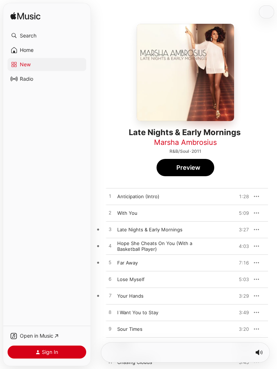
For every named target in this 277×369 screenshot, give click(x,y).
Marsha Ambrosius (185, 142)
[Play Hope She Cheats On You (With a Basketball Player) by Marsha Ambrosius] (110, 246)
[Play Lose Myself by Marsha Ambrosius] (110, 279)
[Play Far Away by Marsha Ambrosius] (110, 262)
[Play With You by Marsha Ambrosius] (110, 213)
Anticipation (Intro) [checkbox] (138, 196)
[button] (47, 36)
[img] (25, 16)
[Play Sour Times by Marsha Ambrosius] (110, 329)
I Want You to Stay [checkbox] (137, 312)
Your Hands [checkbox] (130, 296)
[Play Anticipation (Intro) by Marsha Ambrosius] (110, 196)
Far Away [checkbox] (127, 263)
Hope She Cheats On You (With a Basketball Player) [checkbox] (154, 246)
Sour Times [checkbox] (129, 329)
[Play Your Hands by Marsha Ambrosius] (110, 296)
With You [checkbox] (127, 213)
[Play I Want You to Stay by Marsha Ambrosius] (110, 312)
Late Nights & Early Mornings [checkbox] (150, 229)
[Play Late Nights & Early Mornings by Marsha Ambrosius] (110, 229)
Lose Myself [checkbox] (131, 279)
